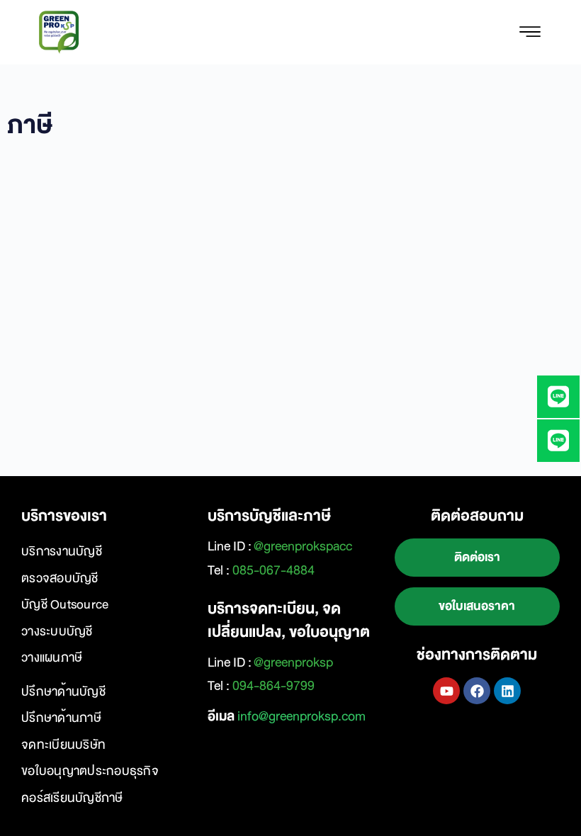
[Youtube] (446, 690)
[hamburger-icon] (530, 32)
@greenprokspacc (303, 546)
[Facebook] (476, 690)
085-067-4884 (273, 570)
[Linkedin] (507, 690)
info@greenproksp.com (301, 716)
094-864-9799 (273, 685)
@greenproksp (293, 662)
